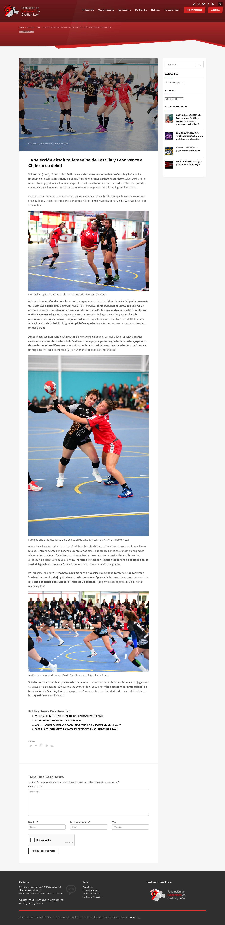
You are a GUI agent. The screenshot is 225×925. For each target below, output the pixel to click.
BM (67, 144)
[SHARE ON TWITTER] (30, 745)
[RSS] (212, 4)
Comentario (35, 786)
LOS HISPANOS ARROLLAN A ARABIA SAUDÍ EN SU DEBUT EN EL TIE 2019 (77, 724)
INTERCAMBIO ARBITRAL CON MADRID (57, 720)
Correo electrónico (80, 822)
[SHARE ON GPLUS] (41, 745)
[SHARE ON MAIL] (52, 745)
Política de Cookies (91, 893)
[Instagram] (199, 4)
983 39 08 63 (40, 900)
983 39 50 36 (28, 900)
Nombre (33, 822)
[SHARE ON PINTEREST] (46, 745)
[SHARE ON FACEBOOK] (36, 745)
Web (114, 822)
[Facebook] (208, 4)
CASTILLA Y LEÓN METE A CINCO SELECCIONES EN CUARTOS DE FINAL (75, 729)
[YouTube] (194, 4)
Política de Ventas (91, 890)
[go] (200, 64)
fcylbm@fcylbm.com (34, 903)
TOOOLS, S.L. (135, 917)
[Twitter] (203, 4)
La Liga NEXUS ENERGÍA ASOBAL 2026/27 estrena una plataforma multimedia (189, 135)
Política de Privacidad (92, 897)
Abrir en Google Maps (31, 890)
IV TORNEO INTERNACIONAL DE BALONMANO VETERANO (68, 716)
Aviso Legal (88, 886)
